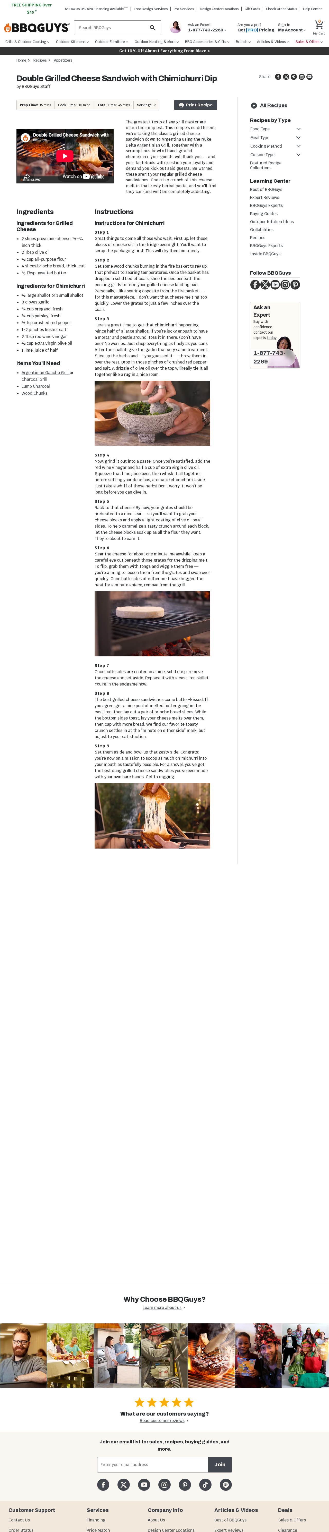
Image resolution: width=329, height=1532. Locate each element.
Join (219, 1464)
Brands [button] (242, 41)
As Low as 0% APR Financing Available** (96, 9)
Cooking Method (266, 146)
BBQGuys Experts (266, 205)
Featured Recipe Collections (265, 165)
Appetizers (63, 60)
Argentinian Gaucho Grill (46, 372)
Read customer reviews (162, 1420)
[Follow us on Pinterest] (185, 1485)
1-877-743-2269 (269, 357)
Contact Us (19, 1520)
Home (21, 60)
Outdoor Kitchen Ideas (272, 221)
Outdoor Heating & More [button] (155, 41)
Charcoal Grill (34, 379)
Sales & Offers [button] (307, 41)
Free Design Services (151, 9)
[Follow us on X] (123, 1485)
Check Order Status (281, 9)
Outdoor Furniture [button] (110, 41)
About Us (156, 1520)
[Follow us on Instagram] (164, 1485)
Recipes (40, 60)
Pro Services (184, 9)
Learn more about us (162, 1307)
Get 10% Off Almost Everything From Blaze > (164, 51)
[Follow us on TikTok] (205, 1485)
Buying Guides (264, 213)
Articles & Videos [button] (271, 41)
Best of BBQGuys (266, 189)
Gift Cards (252, 9)
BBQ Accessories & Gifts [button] (205, 41)
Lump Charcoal (36, 386)
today (272, 337)
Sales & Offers (292, 1520)
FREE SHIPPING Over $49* (32, 8)
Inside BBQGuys (265, 254)
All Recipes (273, 105)
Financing (96, 1520)
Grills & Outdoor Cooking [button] (25, 41)
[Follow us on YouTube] (144, 1485)
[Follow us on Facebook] (103, 1485)
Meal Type (259, 137)
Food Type (260, 129)
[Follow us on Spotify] (226, 1485)
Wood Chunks (35, 393)
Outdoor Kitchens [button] (71, 41)
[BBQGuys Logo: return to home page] (37, 28)
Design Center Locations (219, 9)
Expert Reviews (264, 197)
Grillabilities (261, 229)
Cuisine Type (262, 154)
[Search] (152, 28)
